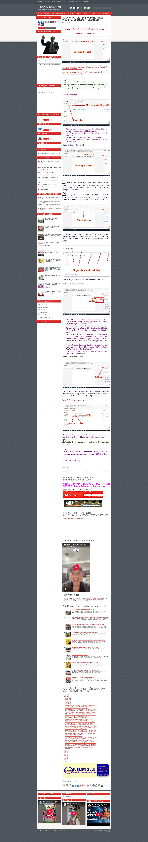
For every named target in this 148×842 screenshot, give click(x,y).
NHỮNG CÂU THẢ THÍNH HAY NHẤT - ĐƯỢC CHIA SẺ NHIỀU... (80, 722)
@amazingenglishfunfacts (70, 598)
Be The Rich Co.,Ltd (65, 830)
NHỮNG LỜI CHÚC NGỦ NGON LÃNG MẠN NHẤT (76, 720)
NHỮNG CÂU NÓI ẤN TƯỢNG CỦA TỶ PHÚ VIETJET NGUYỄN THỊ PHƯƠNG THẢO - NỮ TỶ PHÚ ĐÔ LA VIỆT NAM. (52, 269)
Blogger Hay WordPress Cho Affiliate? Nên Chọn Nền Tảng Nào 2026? (88, 640)
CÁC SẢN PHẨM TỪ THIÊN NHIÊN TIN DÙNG (49, 153)
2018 (65, 754)
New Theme (108, 831)
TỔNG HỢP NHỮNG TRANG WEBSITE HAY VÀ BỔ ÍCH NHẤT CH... (80, 712)
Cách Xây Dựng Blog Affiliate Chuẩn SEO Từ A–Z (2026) (85, 662)
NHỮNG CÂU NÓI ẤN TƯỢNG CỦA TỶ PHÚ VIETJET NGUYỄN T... (80, 715)
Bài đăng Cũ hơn (106, 470)
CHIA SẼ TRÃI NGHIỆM (82, 13)
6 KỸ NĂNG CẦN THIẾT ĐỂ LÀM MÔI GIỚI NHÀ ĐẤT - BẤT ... (79, 723)
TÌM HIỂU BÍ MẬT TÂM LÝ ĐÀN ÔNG (73, 734)
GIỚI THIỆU (40, 1)
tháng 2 (67, 748)
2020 (65, 751)
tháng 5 (67, 701)
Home (40, 13)
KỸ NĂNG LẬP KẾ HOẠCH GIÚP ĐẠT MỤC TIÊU (76, 708)
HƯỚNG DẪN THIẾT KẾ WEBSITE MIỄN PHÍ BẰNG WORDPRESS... (81, 744)
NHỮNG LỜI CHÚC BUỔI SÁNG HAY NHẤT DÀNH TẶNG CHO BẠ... (80, 724)
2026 (65, 694)
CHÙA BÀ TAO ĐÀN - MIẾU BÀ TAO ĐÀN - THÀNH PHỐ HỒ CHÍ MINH (52, 235)
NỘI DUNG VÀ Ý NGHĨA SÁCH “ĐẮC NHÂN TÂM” (51, 227)
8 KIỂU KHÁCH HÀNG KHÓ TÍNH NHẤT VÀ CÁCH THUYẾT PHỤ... (80, 727)
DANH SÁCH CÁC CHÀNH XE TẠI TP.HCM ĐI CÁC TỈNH (85, 647)
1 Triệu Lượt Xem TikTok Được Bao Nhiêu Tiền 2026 (84, 632)
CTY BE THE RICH (85, 1)
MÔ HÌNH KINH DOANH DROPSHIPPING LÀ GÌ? (76, 716)
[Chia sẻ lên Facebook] (67, 467)
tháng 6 (67, 699)
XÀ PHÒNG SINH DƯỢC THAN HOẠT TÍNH (49, 187)
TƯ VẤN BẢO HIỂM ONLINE (45, 165)
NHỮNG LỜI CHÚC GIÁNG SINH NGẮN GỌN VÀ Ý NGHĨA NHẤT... (80, 731)
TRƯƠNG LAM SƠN (49, 6)
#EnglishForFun (99, 599)
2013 (65, 761)
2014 (65, 759)
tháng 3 (67, 703)
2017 (65, 755)
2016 (65, 757)
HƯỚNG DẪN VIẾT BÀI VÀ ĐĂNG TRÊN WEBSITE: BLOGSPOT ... (80, 745)
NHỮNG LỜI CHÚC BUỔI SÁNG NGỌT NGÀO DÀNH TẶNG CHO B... (81, 726)
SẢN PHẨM (47, 1)
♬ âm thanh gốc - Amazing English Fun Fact (82, 600)
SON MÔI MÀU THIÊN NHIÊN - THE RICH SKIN (50, 167)
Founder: (41, 28)
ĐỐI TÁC (78, 1)
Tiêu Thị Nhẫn (42, 309)
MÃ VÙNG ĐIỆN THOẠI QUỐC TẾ (52, 275)
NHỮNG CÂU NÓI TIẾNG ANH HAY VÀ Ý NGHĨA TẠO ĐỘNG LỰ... (80, 710)
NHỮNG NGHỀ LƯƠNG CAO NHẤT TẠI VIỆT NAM (76, 717)
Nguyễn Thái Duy (43, 312)
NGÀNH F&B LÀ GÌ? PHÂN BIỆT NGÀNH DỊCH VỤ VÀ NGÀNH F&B (80, 730)
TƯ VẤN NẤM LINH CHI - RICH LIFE (47, 175)
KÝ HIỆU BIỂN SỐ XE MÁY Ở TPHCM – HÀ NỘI (51, 219)
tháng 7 (67, 698)
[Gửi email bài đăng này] (63, 467)
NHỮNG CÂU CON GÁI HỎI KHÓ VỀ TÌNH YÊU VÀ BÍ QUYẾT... (79, 747)
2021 (65, 750)
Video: (47, 28)
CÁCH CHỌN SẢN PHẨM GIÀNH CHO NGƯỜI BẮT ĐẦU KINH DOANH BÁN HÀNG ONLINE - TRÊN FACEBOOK (52, 285)
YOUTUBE (106, 13)
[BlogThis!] (64, 467)
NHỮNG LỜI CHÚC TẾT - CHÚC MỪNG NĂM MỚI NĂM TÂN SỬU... (80, 743)
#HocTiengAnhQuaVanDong (90, 599)
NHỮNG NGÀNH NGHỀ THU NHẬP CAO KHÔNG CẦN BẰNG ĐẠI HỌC (81, 709)
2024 (65, 695)
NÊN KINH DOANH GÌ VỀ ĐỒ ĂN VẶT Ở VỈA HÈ (76, 729)
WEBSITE (47, 13)
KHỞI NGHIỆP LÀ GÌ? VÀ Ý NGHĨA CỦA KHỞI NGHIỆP (52, 292)
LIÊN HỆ (53, 1)
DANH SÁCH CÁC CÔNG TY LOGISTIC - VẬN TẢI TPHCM (51, 251)
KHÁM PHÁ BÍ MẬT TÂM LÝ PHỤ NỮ (73, 736)
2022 (65, 696)
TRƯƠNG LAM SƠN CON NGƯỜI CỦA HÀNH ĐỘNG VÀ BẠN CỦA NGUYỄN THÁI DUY (49, 205)
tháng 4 (67, 702)
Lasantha (105, 830)
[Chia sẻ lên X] (66, 467)
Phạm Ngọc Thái (43, 304)
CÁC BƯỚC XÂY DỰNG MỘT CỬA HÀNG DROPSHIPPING (78, 719)
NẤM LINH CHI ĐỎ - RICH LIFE (46, 172)
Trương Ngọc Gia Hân (44, 314)
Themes (100, 830)
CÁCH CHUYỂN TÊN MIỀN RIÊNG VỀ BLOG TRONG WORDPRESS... (81, 737)
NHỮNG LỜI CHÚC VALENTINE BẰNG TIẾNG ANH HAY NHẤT (79, 738)
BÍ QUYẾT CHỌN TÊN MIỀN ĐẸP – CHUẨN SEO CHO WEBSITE (80, 705)
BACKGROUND (71, 1)
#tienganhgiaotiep (68, 600)
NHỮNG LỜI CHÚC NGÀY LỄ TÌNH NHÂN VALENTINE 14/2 (78, 740)
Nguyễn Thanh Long (43, 307)
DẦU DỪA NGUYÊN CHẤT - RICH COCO (48, 184)
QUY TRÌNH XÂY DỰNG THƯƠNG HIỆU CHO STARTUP (78, 706)
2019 (65, 752)
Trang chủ (86, 470)
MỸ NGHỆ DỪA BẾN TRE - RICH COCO (48, 170)
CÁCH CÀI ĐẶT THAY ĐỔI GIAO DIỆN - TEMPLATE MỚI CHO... (80, 741)
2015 (65, 758)
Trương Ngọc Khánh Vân (44, 317)
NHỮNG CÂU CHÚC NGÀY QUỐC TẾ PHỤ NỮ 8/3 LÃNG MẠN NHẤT (81, 733)
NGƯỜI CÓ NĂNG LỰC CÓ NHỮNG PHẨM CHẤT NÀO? (78, 713)
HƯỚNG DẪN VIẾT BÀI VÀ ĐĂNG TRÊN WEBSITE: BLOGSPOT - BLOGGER (52, 244)
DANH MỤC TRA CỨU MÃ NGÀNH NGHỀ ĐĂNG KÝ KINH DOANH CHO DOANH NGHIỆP (52, 260)
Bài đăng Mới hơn (66, 470)
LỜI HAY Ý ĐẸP (96, 13)
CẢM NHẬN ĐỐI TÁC (61, 1)
